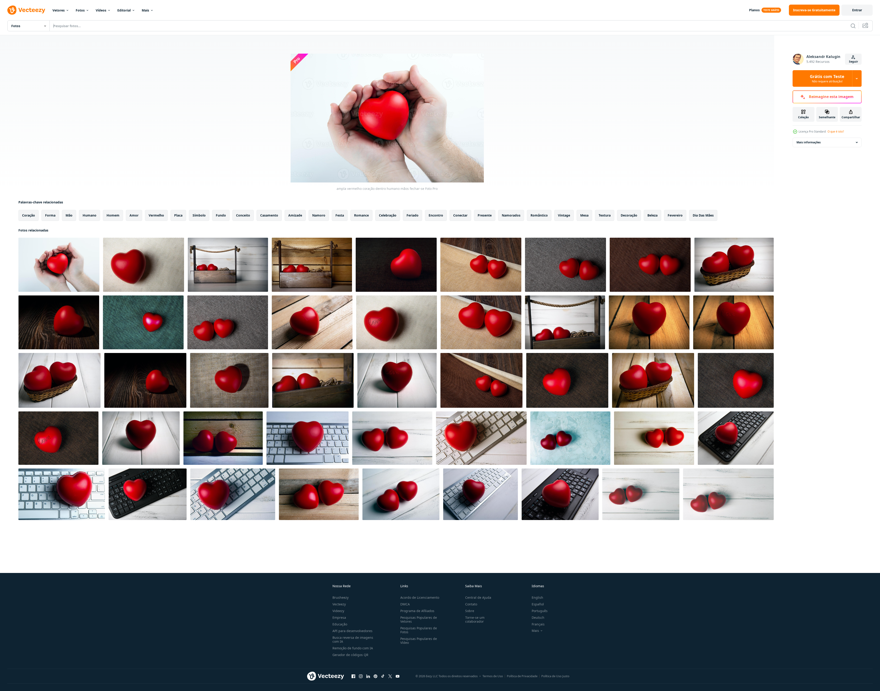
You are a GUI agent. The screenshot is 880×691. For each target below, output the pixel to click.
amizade (295, 215)
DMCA (405, 604)
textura (605, 215)
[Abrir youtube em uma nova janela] (397, 676)
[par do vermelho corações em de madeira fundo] (392, 438)
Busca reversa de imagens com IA (352, 639)
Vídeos (101, 10)
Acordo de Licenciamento (419, 597)
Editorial (124, 10)
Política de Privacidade (522, 676)
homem (113, 215)
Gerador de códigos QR (350, 655)
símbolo (199, 215)
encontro (436, 215)
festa (339, 215)
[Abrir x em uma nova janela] (390, 676)
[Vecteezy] (26, 10)
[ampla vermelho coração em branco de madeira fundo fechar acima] (141, 438)
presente (485, 215)
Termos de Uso (492, 676)
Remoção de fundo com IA (352, 648)
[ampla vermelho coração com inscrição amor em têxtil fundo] (396, 322)
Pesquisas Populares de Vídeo (418, 640)
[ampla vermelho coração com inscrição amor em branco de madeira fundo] (397, 380)
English (537, 597)
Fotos (80, 10)
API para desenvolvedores (352, 631)
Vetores (58, 10)
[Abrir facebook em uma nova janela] (353, 676)
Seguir (853, 62)
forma (50, 215)
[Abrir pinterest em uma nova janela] (375, 676)
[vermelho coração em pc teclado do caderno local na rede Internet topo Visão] (481, 438)
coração (28, 215)
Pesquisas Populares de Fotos (418, 630)
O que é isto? (836, 131)
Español (538, 604)
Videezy (338, 611)
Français (538, 624)
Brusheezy (340, 597)
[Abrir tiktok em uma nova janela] (383, 676)
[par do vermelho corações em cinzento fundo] (570, 438)
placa (178, 215)
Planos (754, 10)
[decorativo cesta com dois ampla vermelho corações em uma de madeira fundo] (228, 265)
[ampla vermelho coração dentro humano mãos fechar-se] (58, 265)
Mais (145, 10)
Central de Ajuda (478, 597)
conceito (243, 215)
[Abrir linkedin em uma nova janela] (368, 676)
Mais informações (808, 142)
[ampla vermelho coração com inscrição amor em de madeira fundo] (733, 322)
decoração (629, 215)
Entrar (857, 10)
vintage (564, 215)
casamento (269, 215)
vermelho (156, 215)
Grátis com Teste (827, 78)
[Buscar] (853, 26)
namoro (318, 215)
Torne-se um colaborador (475, 619)
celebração (387, 215)
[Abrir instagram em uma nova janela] (361, 676)
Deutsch (538, 617)
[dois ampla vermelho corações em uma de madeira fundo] (223, 438)
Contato (471, 604)
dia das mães (703, 215)
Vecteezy (339, 604)
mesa (584, 215)
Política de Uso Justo (555, 676)
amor (134, 215)
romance (361, 215)
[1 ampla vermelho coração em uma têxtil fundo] (143, 265)
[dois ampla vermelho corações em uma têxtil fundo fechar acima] (480, 265)
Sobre (469, 611)
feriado (412, 215)
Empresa (339, 617)
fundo (221, 215)
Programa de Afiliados (417, 611)
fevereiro (675, 215)
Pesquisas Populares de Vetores (418, 619)
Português (540, 611)
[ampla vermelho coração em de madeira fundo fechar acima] (58, 322)
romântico (539, 215)
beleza (652, 215)
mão (69, 215)
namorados (511, 215)
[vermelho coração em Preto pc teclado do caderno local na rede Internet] (736, 438)
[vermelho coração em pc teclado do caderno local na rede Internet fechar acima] (307, 438)
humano (89, 215)
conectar (460, 215)
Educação (339, 624)
